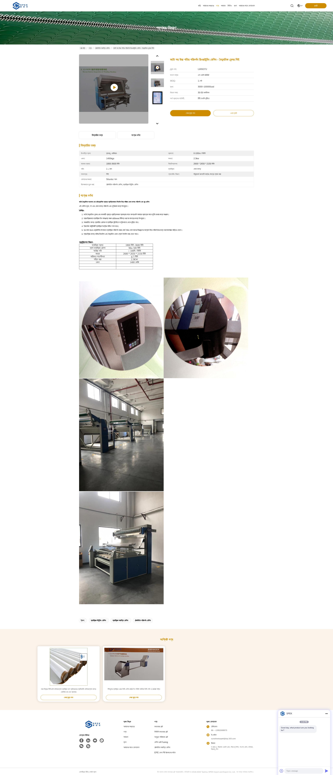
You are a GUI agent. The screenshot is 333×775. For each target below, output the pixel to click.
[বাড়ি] (93, 727)
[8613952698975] (101, 740)
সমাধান (223, 6)
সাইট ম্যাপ (93, 772)
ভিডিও (230, 6)
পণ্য (217, 6)
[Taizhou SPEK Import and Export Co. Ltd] (21, 6)
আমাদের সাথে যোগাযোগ (247, 6)
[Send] (326, 771)
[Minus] (326, 713)
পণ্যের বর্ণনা (135, 135)
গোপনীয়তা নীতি (83, 772)
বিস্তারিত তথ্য (97, 135)
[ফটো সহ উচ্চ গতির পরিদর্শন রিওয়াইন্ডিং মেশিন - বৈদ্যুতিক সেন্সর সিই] (113, 89)
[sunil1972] (88, 746)
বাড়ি (199, 6)
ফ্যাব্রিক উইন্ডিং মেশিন (98, 620)
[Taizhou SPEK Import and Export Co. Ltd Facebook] (81, 740)
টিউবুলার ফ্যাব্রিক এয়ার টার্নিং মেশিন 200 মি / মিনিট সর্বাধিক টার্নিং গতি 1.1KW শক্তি (134, 689)
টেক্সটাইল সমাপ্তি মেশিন (102, 48)
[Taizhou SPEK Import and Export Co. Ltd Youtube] (95, 740)
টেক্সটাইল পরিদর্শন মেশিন (143, 620)
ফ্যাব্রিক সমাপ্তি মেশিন (120, 620)
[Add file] (281, 771)
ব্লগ (235, 6)
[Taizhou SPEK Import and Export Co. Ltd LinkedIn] (88, 740)
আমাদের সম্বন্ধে (208, 6)
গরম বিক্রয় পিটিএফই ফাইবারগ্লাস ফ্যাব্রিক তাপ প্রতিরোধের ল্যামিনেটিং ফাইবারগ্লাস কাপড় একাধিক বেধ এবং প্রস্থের (68, 690)
